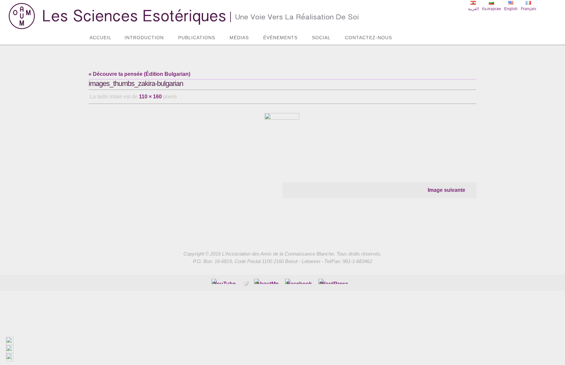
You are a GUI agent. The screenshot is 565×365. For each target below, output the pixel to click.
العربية (473, 9)
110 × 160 (150, 96)
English (511, 9)
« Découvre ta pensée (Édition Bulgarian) (139, 74)
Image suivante (446, 190)
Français (528, 9)
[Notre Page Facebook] (267, 281)
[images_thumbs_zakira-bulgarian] (282, 139)
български (491, 9)
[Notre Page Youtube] (224, 281)
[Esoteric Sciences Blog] (334, 281)
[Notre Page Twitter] (246, 283)
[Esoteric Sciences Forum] (299, 281)
